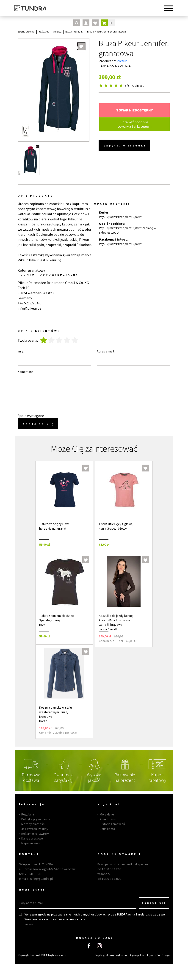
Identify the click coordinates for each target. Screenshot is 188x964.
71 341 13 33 (33, 874)
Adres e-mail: (106, 351)
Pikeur (121, 61)
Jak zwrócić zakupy (34, 829)
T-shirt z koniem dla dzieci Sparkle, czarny (57, 618)
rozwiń (28, 924)
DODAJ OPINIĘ (38, 424)
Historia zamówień (112, 824)
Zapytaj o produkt (124, 145)
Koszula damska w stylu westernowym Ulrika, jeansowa (55, 711)
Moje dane (107, 814)
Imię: (21, 351)
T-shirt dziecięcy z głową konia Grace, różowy (116, 526)
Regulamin (28, 814)
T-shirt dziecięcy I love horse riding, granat (54, 526)
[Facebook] (89, 945)
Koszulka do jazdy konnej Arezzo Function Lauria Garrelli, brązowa (116, 620)
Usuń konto (107, 829)
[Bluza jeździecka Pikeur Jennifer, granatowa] (28, 160)
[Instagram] (99, 945)
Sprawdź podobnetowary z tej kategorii (134, 124)
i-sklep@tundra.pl (41, 879)
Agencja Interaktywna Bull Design (150, 955)
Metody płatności (33, 824)
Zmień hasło (108, 819)
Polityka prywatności (35, 819)
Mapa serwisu (30, 843)
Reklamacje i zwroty (35, 833)
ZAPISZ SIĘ (154, 903)
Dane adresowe (32, 838)
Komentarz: (25, 372)
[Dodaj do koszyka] (83, 544)
